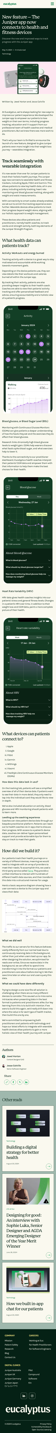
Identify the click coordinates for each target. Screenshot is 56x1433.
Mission (8, 1340)
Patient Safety (11, 1344)
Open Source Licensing (41, 1429)
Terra (30, 870)
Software (32, 1378)
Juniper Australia (13, 1370)
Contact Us (10, 1357)
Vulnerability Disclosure (41, 1426)
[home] (9, 4)
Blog (7, 1353)
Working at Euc (36, 1340)
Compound (33, 1374)
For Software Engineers (40, 1348)
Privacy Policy (45, 1424)
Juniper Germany (13, 1378)
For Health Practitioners (40, 1344)
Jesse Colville (38, 101)
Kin (30, 1382)
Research (9, 1348)
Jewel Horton (20, 101)
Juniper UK (10, 1374)
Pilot (30, 1370)
